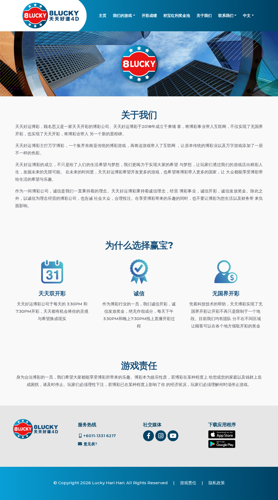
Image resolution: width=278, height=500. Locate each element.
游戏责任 (188, 482)
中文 (247, 15)
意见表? (90, 443)
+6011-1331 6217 (99, 435)
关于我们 (204, 15)
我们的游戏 (122, 15)
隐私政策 (216, 482)
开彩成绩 (149, 15)
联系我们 (225, 15)
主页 (102, 15)
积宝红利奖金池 (176, 15)
